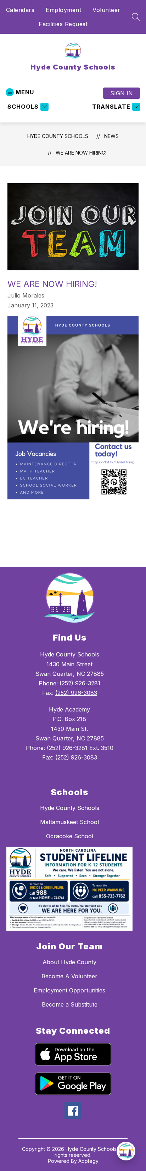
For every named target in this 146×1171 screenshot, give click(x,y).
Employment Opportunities (69, 990)
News (111, 136)
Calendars (20, 9)
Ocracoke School (69, 836)
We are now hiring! (81, 153)
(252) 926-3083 (76, 692)
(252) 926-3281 (80, 683)
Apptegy (88, 1161)
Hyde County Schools (57, 136)
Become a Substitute (69, 1004)
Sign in (121, 93)
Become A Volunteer (69, 976)
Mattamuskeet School (69, 821)
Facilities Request (63, 24)
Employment (63, 9)
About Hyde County (69, 962)
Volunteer (106, 9)
